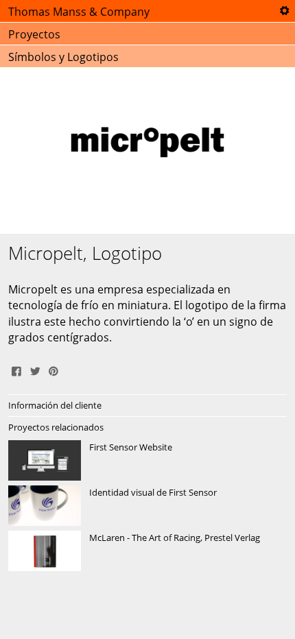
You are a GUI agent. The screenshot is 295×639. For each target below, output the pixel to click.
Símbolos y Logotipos (63, 56)
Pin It (53, 369)
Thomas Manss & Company (79, 11)
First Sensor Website (147, 460)
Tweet (35, 369)
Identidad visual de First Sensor (147, 506)
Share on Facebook (16, 369)
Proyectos (34, 34)
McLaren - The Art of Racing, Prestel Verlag (147, 551)
